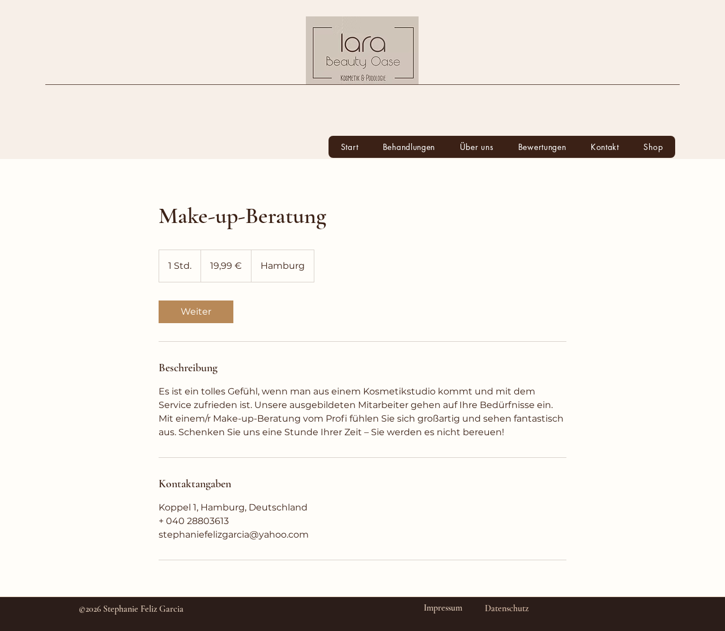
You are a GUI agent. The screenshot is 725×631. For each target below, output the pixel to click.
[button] (408, 147)
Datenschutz (506, 608)
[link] (196, 312)
